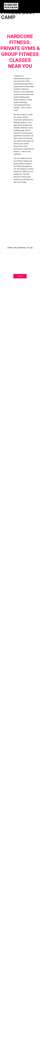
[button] (35, 4)
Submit (20, 276)
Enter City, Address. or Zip (20, 247)
